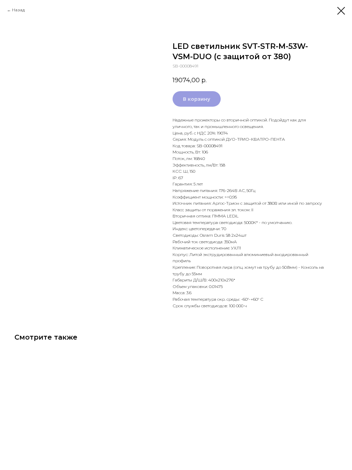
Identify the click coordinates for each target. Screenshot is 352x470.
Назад (18, 9)
